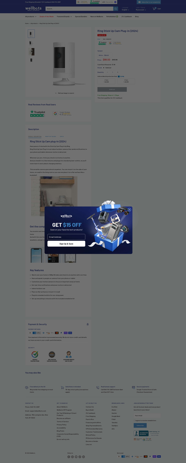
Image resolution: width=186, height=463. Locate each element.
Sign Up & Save (66, 243)
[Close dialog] (129, 209)
